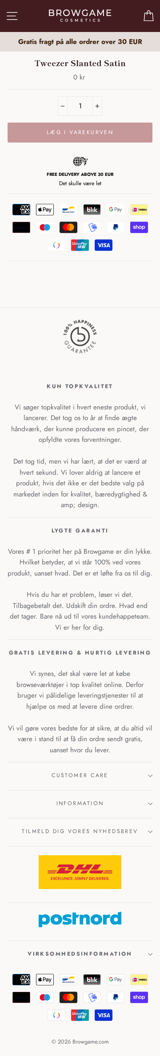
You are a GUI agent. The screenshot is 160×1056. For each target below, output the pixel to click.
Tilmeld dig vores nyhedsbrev (80, 831)
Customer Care (80, 775)
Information (80, 803)
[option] (80, 41)
